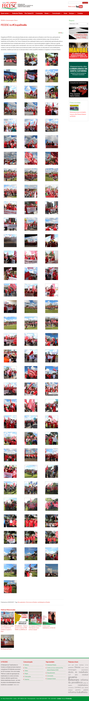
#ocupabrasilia (21, 602)
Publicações (28, 676)
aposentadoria (84, 670)
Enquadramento (51, 673)
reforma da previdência (78, 681)
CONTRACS (77, 687)
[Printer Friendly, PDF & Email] (61, 33)
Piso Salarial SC (29, 13)
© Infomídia (69, 698)
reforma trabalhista (77, 692)
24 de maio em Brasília (31, 602)
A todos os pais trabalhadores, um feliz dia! (49, 627)
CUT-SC (86, 665)
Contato (59, 698)
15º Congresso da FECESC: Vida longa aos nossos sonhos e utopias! (35, 627)
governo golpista (81, 690)
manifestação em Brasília (43, 602)
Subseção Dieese (51, 678)
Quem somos (5, 13)
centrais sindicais (84, 667)
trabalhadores (83, 685)
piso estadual (81, 675)
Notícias (27, 665)
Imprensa (27, 679)
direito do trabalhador (78, 672)
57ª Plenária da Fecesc (6, 649)
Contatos (80, 13)
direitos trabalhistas (79, 665)
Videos (26, 670)
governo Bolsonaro (73, 678)
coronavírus (71, 687)
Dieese (46, 13)
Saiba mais (16, 684)
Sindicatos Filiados (17, 13)
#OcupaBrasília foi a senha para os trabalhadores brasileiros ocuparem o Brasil (7, 628)
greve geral (71, 665)
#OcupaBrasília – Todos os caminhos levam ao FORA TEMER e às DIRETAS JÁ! (21, 627)
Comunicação (56, 13)
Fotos (15, 20)
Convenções (39, 13)
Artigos (26, 673)
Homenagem (72, 670)
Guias (65, 13)
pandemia (71, 667)
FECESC (3, 20)
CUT (69, 675)
